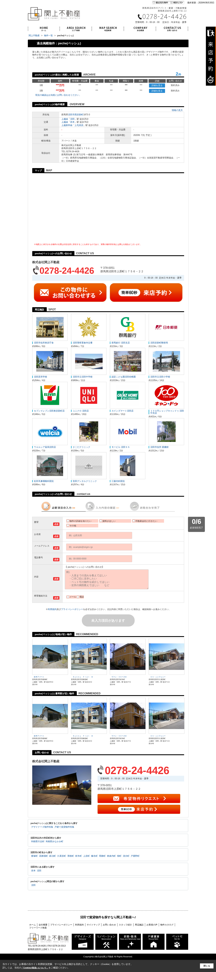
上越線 (64, 119)
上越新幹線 (66, 125)
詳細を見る (157, 85)
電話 (81, 597)
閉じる (207, 966)
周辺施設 (139, 924)
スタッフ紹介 (125, 924)
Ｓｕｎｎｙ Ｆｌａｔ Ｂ (83, 677)
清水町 (126, 856)
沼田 (72, 119)
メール (73, 597)
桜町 (119, 856)
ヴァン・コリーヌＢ (119, 677)
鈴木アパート (39, 677)
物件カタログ (166, 924)
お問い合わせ (109, 924)
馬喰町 (102, 856)
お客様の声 (151, 924)
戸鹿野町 (135, 856)
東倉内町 (111, 856)
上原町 (86, 856)
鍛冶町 (52, 856)
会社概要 (43, 924)
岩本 (72, 122)
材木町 (78, 856)
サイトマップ (93, 924)
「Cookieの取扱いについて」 (34, 968)
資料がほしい (109, 521)
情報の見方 (177, 110)
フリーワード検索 (38, 927)
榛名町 (94, 856)
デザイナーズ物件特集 (42, 827)
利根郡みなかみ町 (54, 841)
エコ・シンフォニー (158, 677)
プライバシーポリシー (72, 609)
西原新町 (79, 114)
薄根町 (70, 856)
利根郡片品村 (37, 841)
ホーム (32, 924)
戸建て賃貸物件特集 (64, 827)
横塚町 (34, 856)
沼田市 (71, 114)
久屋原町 (61, 856)
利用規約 (52, 609)
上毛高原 (79, 125)
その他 (73, 525)
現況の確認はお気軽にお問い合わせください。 (58, 95)
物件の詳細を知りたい (80, 521)
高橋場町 (43, 856)
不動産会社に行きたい (146, 521)
